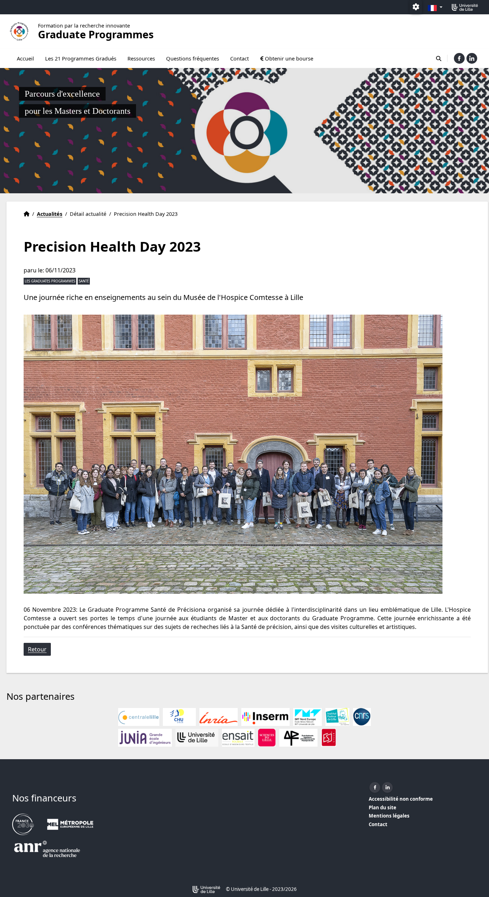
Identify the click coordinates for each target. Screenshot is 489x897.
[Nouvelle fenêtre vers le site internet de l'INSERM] (265, 717)
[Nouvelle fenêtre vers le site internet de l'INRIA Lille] (218, 717)
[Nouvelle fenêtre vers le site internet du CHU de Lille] (179, 717)
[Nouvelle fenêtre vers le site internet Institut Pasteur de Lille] (337, 717)
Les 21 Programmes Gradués (80, 58)
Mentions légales (389, 816)
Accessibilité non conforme (401, 799)
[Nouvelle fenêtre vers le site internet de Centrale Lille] (138, 717)
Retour (37, 649)
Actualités (49, 213)
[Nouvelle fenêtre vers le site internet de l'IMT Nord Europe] (307, 717)
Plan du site (382, 807)
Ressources (141, 58)
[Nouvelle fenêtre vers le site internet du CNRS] (362, 717)
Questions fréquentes (192, 58)
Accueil (25, 58)
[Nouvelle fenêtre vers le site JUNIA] (145, 738)
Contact (239, 58)
